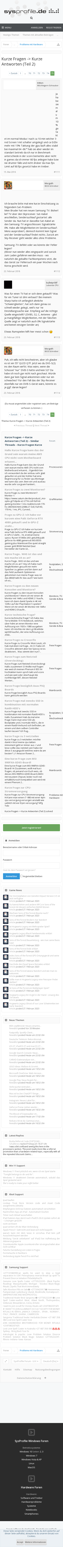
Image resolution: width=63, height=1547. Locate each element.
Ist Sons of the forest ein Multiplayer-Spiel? (29, 988)
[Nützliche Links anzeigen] (58, 44)
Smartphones (31, 1513)
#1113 (57, 337)
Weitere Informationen (35, 1542)
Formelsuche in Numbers (15, 1253)
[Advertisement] (29, 113)
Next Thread (41, 425)
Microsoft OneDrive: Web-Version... (26, 1073)
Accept (20, 1542)
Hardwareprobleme (32, 1501)
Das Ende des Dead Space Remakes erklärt (29, 964)
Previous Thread (24, 425)
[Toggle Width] (6, 1361)
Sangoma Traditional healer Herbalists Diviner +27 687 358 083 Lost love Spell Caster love (31, 1318)
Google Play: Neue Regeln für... (23, 1080)
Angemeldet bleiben (32, 876)
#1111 (57, 172)
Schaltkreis (14, 1143)
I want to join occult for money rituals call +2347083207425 (31, 1306)
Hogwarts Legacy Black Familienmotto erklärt (30, 933)
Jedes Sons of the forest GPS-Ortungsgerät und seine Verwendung (34, 957)
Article (12, 901)
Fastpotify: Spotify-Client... (21, 1032)
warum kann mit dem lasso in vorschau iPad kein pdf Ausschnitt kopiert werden (31, 1234)
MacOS (31, 1467)
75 (52, 73)
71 (34, 73)
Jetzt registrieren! (31, 827)
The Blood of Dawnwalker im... (23, 1113)
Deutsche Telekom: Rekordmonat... (26, 1039)
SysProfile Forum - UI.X (25, 1361)
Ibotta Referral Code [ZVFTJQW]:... (25, 1141)
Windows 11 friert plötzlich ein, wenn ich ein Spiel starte (29, 1171)
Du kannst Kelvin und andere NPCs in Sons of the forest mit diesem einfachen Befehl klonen (32, 906)
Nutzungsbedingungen (47, 1369)
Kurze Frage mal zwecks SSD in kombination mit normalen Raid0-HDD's (24, 704)
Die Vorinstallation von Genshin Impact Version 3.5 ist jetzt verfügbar (34, 897)
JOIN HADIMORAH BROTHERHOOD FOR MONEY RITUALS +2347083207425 (31, 1324)
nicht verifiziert (10, 1223)
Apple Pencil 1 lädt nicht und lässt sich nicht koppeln (27, 1229)
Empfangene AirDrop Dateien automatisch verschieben (29, 1208)
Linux (31, 1463)
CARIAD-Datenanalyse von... (22, 1059)
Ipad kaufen (8, 1200)
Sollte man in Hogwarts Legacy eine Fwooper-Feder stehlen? (33, 980)
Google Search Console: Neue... (24, 1052)
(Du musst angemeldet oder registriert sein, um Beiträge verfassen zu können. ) (31, 405)
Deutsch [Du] (49, 1361)
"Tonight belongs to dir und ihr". (18, 1174)
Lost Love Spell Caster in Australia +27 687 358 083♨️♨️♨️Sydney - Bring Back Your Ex (31, 1330)
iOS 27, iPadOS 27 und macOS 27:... (25, 1046)
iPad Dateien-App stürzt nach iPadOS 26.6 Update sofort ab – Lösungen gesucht (31, 1219)
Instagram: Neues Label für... (22, 1100)
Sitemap (27, 1369)
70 (30, 73)
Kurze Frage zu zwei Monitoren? (25, 489)
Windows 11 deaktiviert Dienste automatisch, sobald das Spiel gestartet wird (31, 1179)
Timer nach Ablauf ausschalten (17, 1215)
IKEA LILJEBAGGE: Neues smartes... (25, 1025)
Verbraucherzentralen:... (20, 1086)
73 (43, 73)
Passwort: (7, 859)
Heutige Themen (11, 34)
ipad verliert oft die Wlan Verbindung (20, 1226)
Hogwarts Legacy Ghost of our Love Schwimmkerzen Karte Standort (34, 1004)
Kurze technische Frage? (20, 614)
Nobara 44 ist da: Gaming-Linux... (25, 1120)
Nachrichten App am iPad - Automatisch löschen (26, 1211)
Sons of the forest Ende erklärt (23, 948)
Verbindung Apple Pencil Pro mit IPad (20, 1256)
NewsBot (13, 1028)
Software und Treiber (32, 1497)
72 (39, 73)
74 (48, 73)
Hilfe (17, 1369)
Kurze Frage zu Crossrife (20, 640)
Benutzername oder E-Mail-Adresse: (20, 847)
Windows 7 (31, 1455)
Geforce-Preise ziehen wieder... (24, 1107)
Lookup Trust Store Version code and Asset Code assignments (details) (31, 1204)
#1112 (57, 271)
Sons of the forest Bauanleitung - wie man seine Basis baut (34, 941)
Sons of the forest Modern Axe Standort (28, 919)
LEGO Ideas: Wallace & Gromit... (24, 1066)
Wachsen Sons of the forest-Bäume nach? (28, 913)
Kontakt (7, 1369)
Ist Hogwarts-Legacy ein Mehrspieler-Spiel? (29, 926)
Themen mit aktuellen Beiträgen (38, 34)
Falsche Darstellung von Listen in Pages (21, 1250)
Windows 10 (26, 1451)
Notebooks (31, 1509)
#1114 (57, 393)
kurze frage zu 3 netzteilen (22, 736)
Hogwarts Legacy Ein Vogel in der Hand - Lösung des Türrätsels (34, 996)
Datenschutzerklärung (29, 1377)
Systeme (31, 1505)
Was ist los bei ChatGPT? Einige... (24, 1093)
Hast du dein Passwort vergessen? (19, 870)
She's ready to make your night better (21, 1183)
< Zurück (13, 73)
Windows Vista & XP (32, 1459)
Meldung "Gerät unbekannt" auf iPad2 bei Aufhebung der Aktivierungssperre (31, 1240)
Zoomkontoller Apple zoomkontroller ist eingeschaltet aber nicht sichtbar (31, 1245)
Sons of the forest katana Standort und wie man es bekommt (33, 972)
